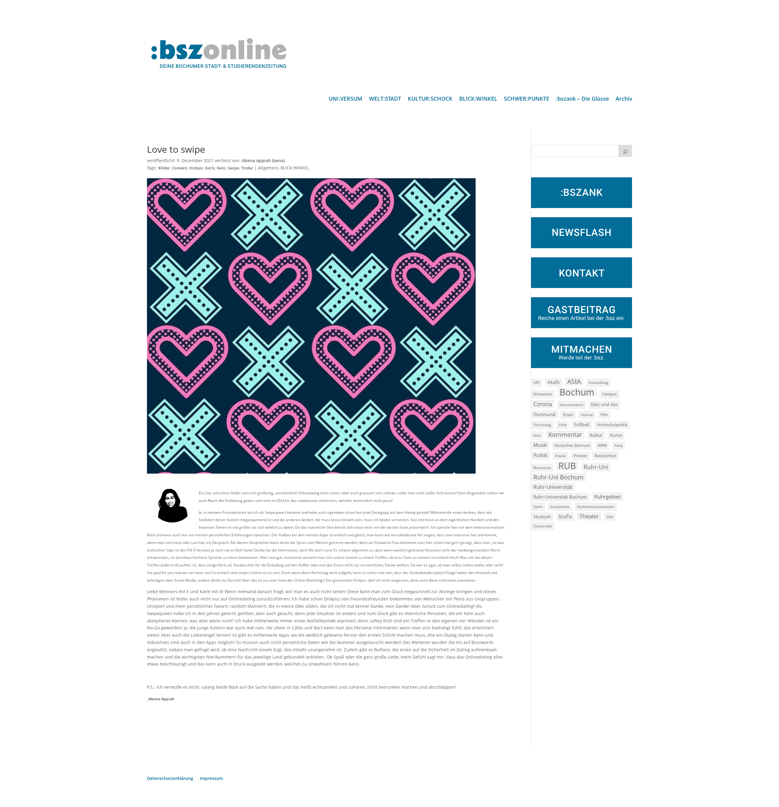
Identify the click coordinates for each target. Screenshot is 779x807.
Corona (542, 404)
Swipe (233, 168)
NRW (602, 445)
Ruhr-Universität (552, 486)
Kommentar (565, 434)
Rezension (542, 467)
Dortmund (544, 414)
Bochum (577, 392)
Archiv (624, 99)
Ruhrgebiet (607, 496)
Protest (580, 455)
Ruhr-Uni (596, 467)
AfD (536, 382)
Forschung (542, 424)
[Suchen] (625, 151)
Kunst (616, 435)
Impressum (211, 778)
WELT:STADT (385, 99)
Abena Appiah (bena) (263, 160)
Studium (542, 517)
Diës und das (604, 404)
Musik (540, 445)
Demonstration (571, 404)
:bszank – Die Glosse (582, 99)
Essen (568, 414)
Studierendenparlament (595, 506)
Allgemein (268, 168)
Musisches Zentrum (572, 445)
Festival (587, 415)
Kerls (210, 168)
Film (604, 414)
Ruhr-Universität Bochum (560, 496)
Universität (542, 526)
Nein (221, 168)
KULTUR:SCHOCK (430, 99)
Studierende (559, 506)
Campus (609, 394)
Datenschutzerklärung (170, 778)
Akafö (553, 382)
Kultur (596, 435)
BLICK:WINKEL (478, 99)
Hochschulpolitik (612, 424)
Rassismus (605, 455)
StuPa (565, 516)
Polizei (560, 455)
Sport (538, 506)
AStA (574, 381)
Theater (589, 516)
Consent (179, 168)
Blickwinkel (542, 393)
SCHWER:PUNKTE (526, 99)
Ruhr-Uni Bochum (558, 477)
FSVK (563, 425)
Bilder (164, 168)
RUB (567, 465)
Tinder (247, 168)
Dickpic (196, 168)
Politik (540, 455)
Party (618, 446)
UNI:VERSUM (345, 99)
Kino (537, 435)
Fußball (581, 424)
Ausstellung (598, 382)
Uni (609, 517)
